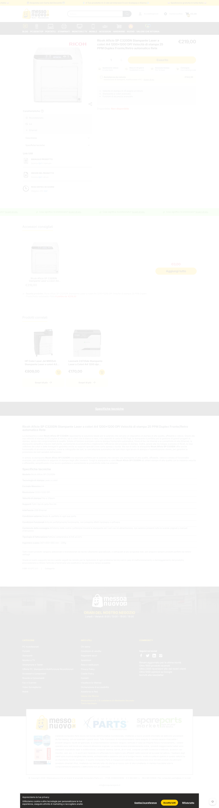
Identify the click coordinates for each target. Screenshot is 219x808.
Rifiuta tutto (188, 802)
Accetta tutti (169, 802)
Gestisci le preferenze (145, 802)
